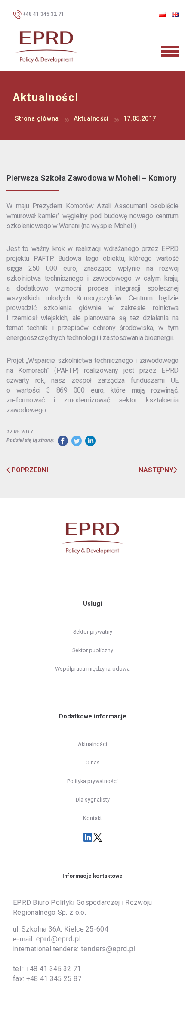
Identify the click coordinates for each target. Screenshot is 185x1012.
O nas (93, 762)
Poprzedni (30, 470)
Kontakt (92, 818)
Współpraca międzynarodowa (92, 668)
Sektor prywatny (92, 631)
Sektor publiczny (92, 650)
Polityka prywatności (92, 781)
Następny (156, 470)
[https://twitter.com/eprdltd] (97, 837)
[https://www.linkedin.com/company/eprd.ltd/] (88, 837)
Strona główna (37, 118)
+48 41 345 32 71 (43, 14)
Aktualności (91, 118)
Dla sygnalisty (93, 799)
